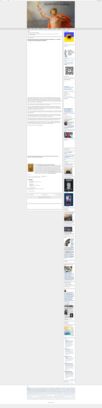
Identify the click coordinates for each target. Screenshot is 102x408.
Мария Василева (59, 391)
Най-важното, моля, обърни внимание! (33, 32)
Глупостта (48, 393)
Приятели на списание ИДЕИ (67, 283)
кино (52, 399)
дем (51, 399)
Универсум (72, 391)
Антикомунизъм (72, 388)
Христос (35, 394)
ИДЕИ (45, 28)
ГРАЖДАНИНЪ (59, 28)
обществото (65, 394)
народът (62, 394)
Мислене (45, 390)
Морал (52, 390)
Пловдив (35, 393)
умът (45, 393)
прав (58, 399)
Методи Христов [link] (40, 125)
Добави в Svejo (29, 174)
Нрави (43, 388)
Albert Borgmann (67, 357)
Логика (60, 393)
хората (65, 393)
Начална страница (44, 194)
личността (34, 390)
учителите (40, 394)
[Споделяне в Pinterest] (44, 176)
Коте (72, 393)
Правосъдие (39, 390)
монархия (56, 399)
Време (65, 391)
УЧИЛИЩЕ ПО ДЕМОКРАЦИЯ (35, 399)
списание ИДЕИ (29, 390)
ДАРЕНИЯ (68, 28)
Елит (74, 391)
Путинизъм (28, 399)
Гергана (38, 393)
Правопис (28, 398)
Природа (50, 390)
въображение (49, 399)
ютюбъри (74, 399)
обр (38, 394)
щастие (72, 399)
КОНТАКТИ (64, 28)
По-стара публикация (58, 194)
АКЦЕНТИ (54, 28)
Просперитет (62, 391)
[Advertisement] (42, 200)
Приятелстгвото (40, 393)
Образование (58, 388)
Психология (35, 388)
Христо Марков (42, 399)
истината (32, 390)
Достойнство (28, 394)
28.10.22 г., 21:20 (31, 186)
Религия (56, 391)
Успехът (28, 391)
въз (47, 399)
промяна (69, 394)
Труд (33, 394)
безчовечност (62, 393)
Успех (44, 393)
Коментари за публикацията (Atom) (46, 197)
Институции (30, 391)
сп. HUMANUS (64, 390)
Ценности (40, 388)
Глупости (67, 390)
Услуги (38, 399)
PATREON (67, 62)
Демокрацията (34, 177)
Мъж (49, 394)
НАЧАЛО (29, 28)
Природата (35, 391)
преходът (60, 399)
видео (46, 399)
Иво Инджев (66, 348)
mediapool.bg (67, 340)
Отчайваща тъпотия (55, 390)
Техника (74, 393)
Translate (70, 117)
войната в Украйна (54, 394)
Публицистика (53, 391)
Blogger (53, 402)
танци (73, 394)
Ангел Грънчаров (31, 176)
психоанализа (71, 394)
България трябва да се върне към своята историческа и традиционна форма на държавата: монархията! (69, 365)
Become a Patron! (66, 76)
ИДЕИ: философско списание (69, 363)
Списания (30, 399)
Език (71, 393)
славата (67, 399)
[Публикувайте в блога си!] (42, 176)
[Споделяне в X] (43, 176)
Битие (67, 391)
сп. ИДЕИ (42, 390)
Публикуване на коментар (32, 191)
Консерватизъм (60, 390)
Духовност (29, 389)
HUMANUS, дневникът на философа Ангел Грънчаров (68, 371)
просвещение (62, 399)
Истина (37, 177)
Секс (43, 393)
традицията (69, 399)
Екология (69, 391)
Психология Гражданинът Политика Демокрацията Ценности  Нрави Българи (63, 398)
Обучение (51, 394)
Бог (36, 393)
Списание (66, 206)
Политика (39, 177)
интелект (56, 394)
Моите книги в (68, 153)
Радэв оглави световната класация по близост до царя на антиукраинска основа (69, 350)
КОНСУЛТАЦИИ (41, 28)
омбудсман (67, 394)
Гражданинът (52, 388)
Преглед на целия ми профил (68, 96)
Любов (38, 391)
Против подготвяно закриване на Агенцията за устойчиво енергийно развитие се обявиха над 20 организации (69, 342)
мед (58, 394)
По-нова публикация (31, 194)
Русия (32, 394)
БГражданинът (67, 393)
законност (37, 394)
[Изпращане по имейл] (41, 176)
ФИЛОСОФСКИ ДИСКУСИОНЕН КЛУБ (43, 391)
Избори (37, 390)
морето (57, 399)
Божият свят (49, 391)
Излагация (48, 394)
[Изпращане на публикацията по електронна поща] (46, 176)
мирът (54, 399)
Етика (70, 391)
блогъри (45, 399)
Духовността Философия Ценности (54, 393)
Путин (74, 398)
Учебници (40, 399)
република (65, 399)
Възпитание (30, 177)
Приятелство (31, 394)
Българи (67, 388)
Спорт (31, 399)
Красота (74, 390)
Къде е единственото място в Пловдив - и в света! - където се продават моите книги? (68, 110)
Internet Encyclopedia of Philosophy (68, 356)
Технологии (47, 390)
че (70, 399)
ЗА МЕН (33, 28)
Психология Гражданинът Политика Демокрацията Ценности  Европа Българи (52, 396)
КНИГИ (36, 28)
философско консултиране (43, 394)
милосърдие (60, 394)
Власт (70, 393)
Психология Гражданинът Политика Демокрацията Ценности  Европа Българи (41, 398)
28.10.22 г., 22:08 (31, 189)
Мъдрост (33, 391)
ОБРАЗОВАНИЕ (49, 28)
